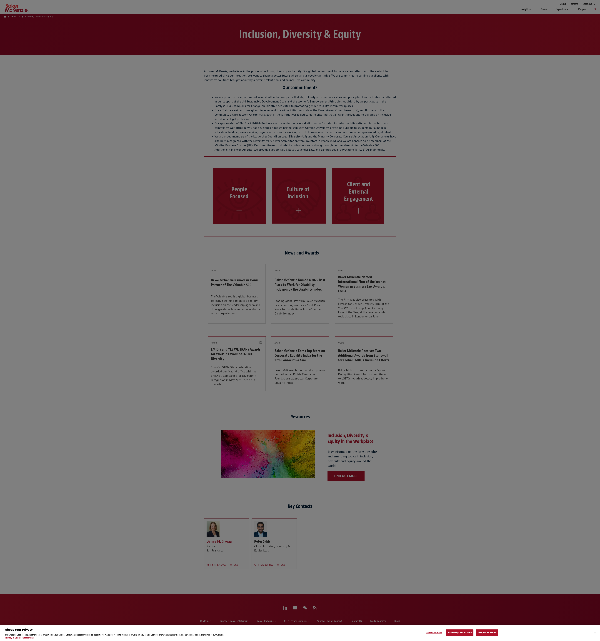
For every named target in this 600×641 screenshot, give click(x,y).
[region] (300, 633)
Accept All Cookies (487, 632)
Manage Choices (434, 632)
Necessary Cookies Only (460, 632)
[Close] (595, 632)
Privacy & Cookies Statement (19, 637)
